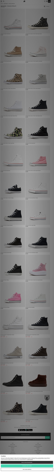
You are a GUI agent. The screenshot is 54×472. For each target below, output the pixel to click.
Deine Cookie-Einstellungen (26, 462)
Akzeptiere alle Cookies (27, 465)
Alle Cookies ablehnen (27, 469)
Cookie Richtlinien (30, 459)
